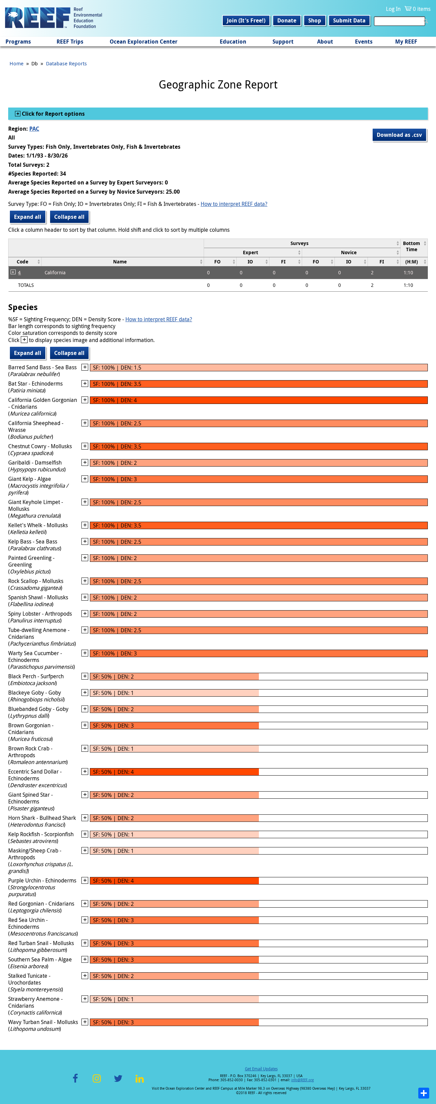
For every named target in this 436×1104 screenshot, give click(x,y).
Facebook (75, 1082)
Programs (18, 41)
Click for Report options (52, 113)
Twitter (118, 1082)
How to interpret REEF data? (234, 204)
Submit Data (349, 20)
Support (283, 41)
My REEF (406, 41)
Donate (286, 20)
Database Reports (66, 63)
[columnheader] (302, 243)
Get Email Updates (261, 1068)
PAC (34, 128)
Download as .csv (399, 135)
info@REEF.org (302, 1080)
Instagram (96, 1082)
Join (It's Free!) (246, 20)
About (325, 41)
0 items (422, 9)
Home (17, 63)
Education (233, 41)
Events (364, 41)
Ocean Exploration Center (143, 41)
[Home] (53, 18)
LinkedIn (139, 1082)
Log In (393, 9)
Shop (314, 20)
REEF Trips (70, 41)
